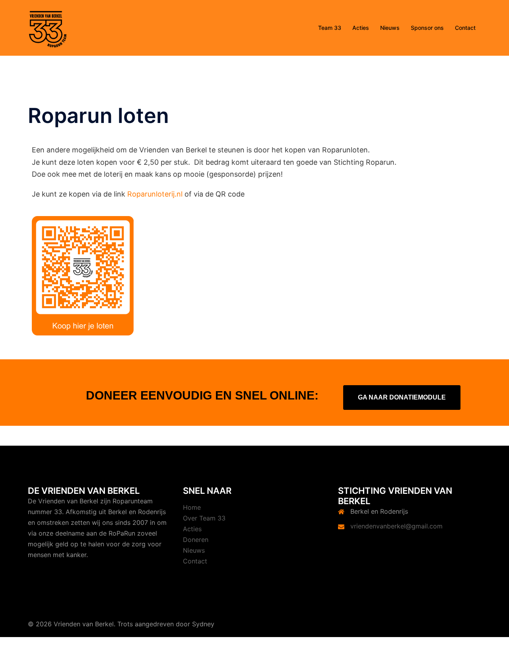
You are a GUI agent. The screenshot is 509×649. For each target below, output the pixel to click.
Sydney (203, 624)
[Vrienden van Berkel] (48, 27)
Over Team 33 (204, 518)
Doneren (195, 540)
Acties (360, 27)
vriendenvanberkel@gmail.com (396, 526)
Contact (465, 27)
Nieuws (390, 27)
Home (192, 507)
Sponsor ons (427, 27)
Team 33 (329, 27)
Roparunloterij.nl (156, 194)
